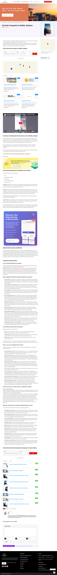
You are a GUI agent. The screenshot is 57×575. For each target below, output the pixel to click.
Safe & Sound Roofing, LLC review (11, 562)
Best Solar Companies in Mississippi (16, 494)
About (31, 1)
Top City (10, 508)
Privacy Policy (40, 562)
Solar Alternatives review (9, 100)
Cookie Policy (40, 566)
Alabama (7, 508)
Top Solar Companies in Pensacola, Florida (18, 464)
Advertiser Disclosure (5, 156)
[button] (20, 65)
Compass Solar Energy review (10, 84)
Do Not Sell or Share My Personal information (46, 569)
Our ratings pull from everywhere (17, 270)
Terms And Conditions (42, 564)
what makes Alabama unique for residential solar (22, 153)
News (38, 1)
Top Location (14, 508)
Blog (35, 1)
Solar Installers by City (10, 22)
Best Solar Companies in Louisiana (16, 499)
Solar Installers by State (24, 559)
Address (5, 451)
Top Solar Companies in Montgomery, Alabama (18, 481)
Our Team (21, 564)
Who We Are (22, 562)
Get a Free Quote (17, 166)
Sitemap (21, 566)
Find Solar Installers (16, 1)
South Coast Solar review (27, 84)
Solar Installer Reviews (25, 1)
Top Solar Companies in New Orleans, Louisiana (19, 475)
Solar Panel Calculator (24, 557)
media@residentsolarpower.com (47, 555)
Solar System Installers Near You (25, 555)
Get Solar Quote (48, 1)
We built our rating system (24, 265)
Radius (21, 451)
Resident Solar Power (4, 22)
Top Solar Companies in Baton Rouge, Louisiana (19, 503)
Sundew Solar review (26, 100)
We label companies (6, 329)
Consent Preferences (42, 568)
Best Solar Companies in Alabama (16, 470)
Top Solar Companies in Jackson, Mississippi (18, 488)
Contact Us (22, 568)
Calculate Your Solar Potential (12, 241)
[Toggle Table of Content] (48, 58)
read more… (12, 89)
